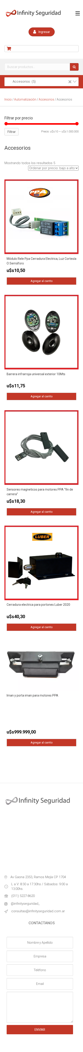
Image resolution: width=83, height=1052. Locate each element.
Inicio (8, 99)
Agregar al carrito (42, 281)
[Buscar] (74, 67)
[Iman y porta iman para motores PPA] (41, 666)
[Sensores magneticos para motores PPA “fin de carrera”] (41, 447)
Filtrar (11, 132)
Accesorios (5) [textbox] (39, 81)
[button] (42, 31)
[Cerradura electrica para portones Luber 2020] (41, 563)
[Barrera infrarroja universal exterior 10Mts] (41, 332)
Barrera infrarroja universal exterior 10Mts (36, 374)
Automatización (25, 99)
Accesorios (46, 99)
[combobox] (41, 81)
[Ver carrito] (41, 48)
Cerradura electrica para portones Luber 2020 (38, 604)
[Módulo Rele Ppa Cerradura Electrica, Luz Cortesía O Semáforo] (41, 217)
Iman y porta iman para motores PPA (32, 695)
